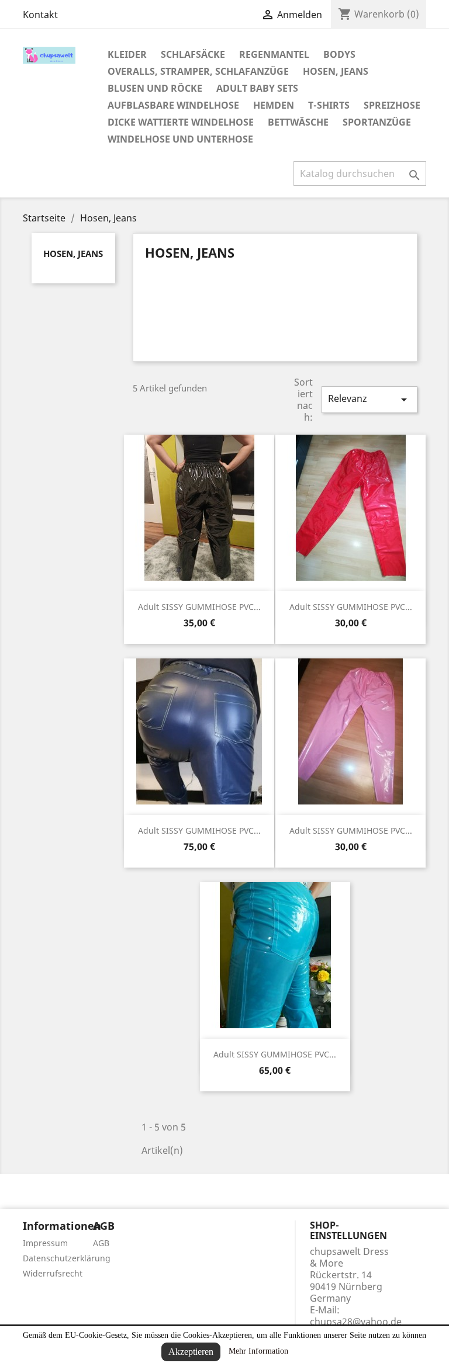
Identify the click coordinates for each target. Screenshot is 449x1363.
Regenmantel (274, 54)
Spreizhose (392, 105)
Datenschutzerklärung (66, 1258)
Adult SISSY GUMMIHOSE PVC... (199, 606)
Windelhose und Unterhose (180, 139)
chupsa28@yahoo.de (356, 1321)
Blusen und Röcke (155, 88)
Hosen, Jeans (335, 71)
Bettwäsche (298, 122)
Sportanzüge (377, 122)
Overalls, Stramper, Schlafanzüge (198, 71)
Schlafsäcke (193, 54)
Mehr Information (258, 1351)
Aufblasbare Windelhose (173, 105)
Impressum (45, 1242)
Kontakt (40, 14)
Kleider (127, 54)
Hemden (273, 105)
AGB (101, 1242)
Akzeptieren (190, 1352)
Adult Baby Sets (257, 88)
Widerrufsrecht (52, 1273)
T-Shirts (329, 105)
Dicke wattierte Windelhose (181, 122)
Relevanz (369, 399)
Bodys (339, 54)
